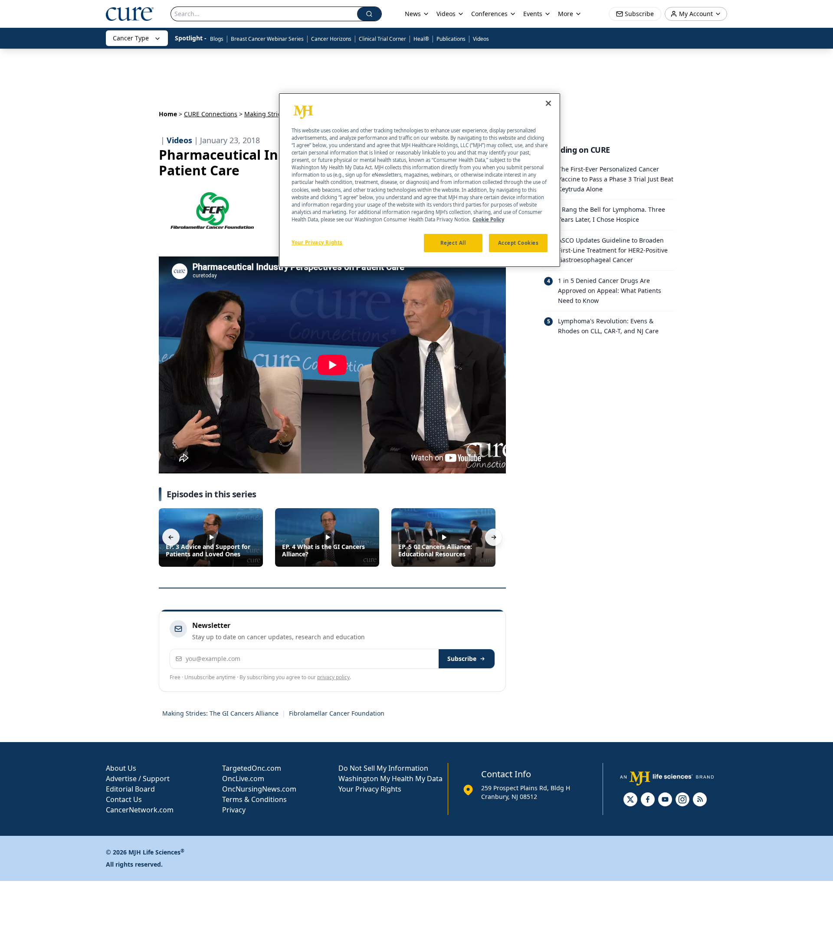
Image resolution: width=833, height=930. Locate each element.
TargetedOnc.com (251, 768)
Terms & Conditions (254, 799)
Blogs (216, 39)
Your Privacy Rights (369, 789)
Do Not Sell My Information (383, 768)
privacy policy (333, 677)
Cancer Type (131, 38)
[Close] (548, 103)
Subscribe (461, 658)
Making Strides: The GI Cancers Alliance (220, 713)
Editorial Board (130, 789)
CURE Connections (210, 114)
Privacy (234, 810)
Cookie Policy (488, 219)
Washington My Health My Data (390, 778)
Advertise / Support (138, 778)
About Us (121, 768)
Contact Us (124, 799)
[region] (420, 180)
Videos (481, 39)
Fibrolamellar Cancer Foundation (336, 713)
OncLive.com (243, 778)
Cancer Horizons (331, 39)
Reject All (453, 243)
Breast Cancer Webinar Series (267, 39)
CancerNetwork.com (140, 810)
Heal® (421, 39)
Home (168, 114)
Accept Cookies (518, 243)
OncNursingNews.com (259, 789)
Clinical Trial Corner (382, 39)
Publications (451, 39)
